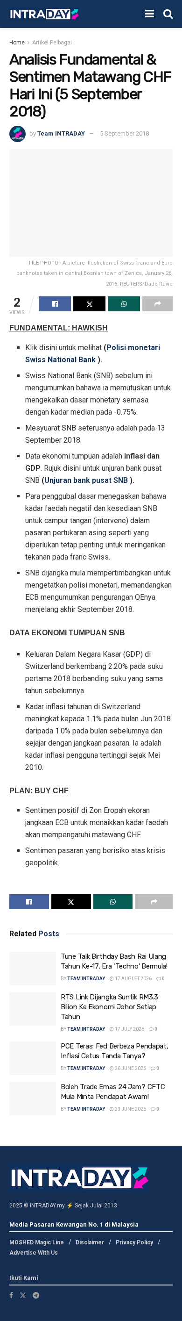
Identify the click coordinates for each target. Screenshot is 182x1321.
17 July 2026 (129, 1029)
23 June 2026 (130, 1109)
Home (17, 42)
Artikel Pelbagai (52, 42)
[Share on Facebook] (55, 303)
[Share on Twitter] (89, 303)
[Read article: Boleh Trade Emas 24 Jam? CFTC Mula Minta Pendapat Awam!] (32, 1099)
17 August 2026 (133, 978)
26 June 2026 (130, 1068)
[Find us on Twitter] (23, 1295)
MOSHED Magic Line (36, 1242)
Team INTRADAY (61, 133)
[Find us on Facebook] (11, 1295)
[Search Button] (168, 14)
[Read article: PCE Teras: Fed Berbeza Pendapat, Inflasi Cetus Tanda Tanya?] (32, 1058)
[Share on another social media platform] (157, 303)
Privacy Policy (134, 1242)
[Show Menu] (149, 14)
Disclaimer (90, 1242)
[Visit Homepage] (44, 14)
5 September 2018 (124, 133)
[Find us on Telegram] (36, 1295)
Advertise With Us (33, 1252)
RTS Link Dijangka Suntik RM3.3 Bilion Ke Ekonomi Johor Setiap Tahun (109, 1007)
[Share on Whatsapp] (124, 303)
